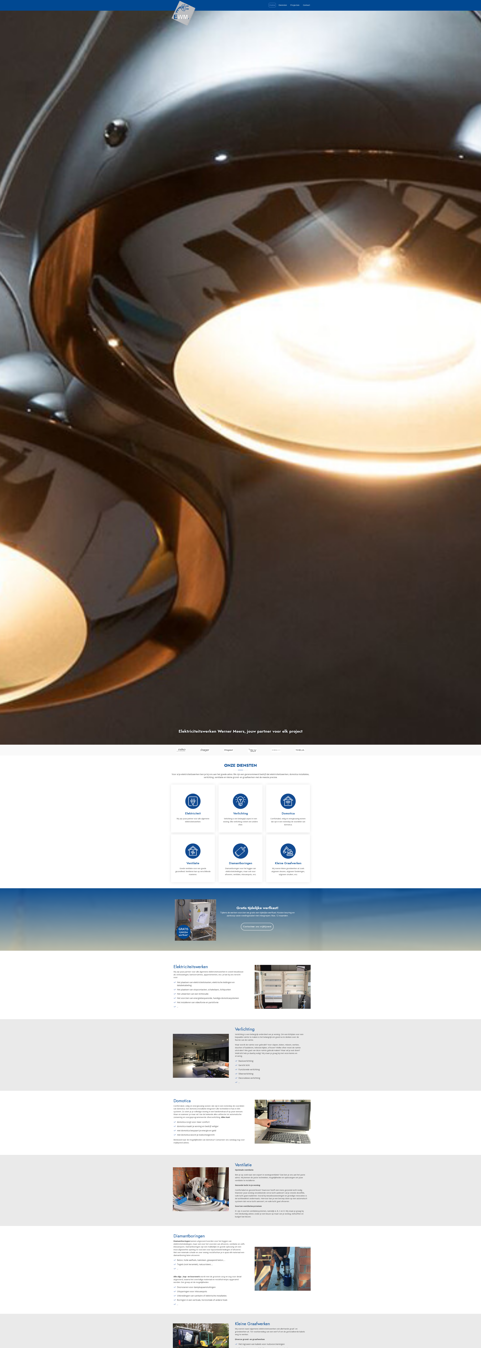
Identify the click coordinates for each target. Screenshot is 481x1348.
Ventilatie (193, 867)
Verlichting (240, 817)
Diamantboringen (240, 867)
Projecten (294, 5)
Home (272, 5)
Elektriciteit (193, 817)
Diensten (283, 5)
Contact (306, 5)
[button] (445, 377)
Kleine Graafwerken (288, 867)
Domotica (288, 817)
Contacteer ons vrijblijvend (257, 930)
